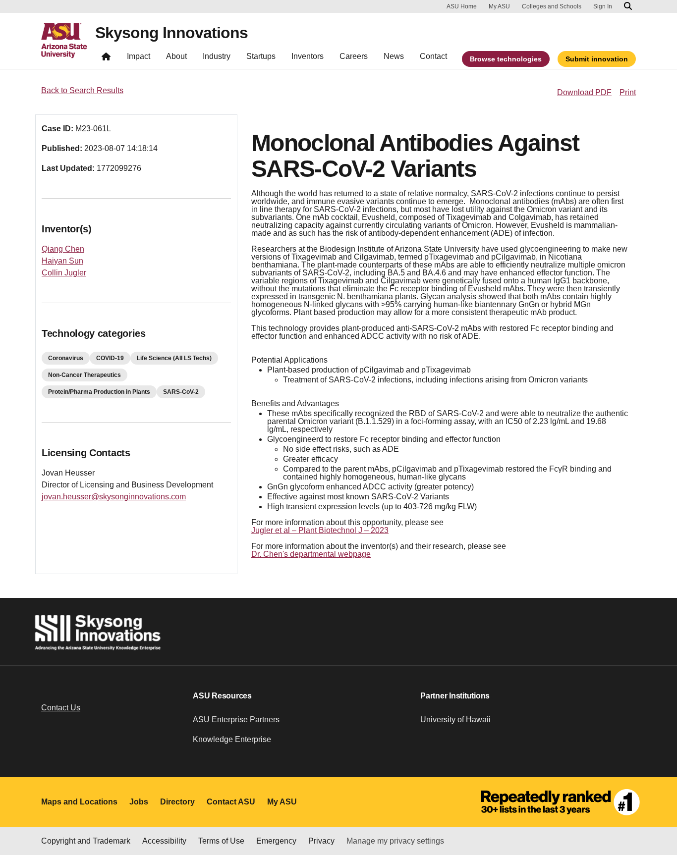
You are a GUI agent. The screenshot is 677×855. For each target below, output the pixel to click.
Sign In (602, 6)
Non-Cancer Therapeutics (84, 375)
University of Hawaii (455, 719)
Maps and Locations (79, 802)
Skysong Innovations (171, 33)
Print (628, 92)
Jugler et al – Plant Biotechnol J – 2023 (320, 530)
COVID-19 (110, 358)
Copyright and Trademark (85, 841)
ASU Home (462, 6)
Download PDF (584, 92)
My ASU (499, 6)
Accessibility (164, 841)
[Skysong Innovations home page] (106, 59)
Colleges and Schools (551, 6)
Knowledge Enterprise (232, 739)
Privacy (321, 841)
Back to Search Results (82, 90)
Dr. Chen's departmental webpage (311, 554)
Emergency (276, 841)
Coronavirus (65, 358)
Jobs (138, 802)
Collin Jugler (64, 272)
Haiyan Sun (62, 261)
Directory (177, 802)
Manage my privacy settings (395, 841)
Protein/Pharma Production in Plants (99, 391)
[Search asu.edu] (628, 6)
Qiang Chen (63, 249)
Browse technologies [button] (506, 59)
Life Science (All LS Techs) (174, 358)
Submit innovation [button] (596, 59)
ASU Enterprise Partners (236, 719)
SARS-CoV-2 (181, 391)
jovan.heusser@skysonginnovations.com (114, 496)
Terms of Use (221, 841)
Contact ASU (231, 802)
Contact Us (60, 707)
